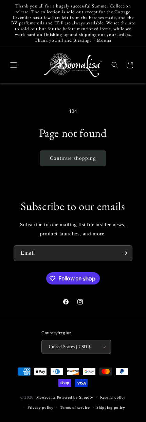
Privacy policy (41, 407)
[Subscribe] (124, 253)
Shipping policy (110, 407)
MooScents (46, 397)
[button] (13, 65)
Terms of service (75, 407)
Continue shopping (73, 158)
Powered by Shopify (75, 397)
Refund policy (113, 397)
